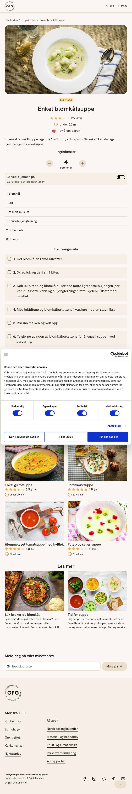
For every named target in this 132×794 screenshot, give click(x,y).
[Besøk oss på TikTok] (113, 779)
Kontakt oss (13, 721)
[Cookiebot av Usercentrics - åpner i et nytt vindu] (113, 354)
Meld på (112, 666)
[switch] (50, 413)
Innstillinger (114, 425)
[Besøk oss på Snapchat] (104, 779)
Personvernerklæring (61, 753)
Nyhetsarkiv (13, 754)
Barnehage (12, 729)
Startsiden (11, 20)
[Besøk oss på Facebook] (84, 779)
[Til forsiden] (9, 6)
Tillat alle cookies (107, 436)
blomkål (14, 194)
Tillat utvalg (66, 436)
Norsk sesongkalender (62, 729)
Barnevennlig (66, 99)
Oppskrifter (28, 20)
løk (11, 203)
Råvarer (52, 721)
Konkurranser (14, 746)
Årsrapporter (56, 761)
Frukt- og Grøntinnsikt (62, 745)
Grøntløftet (12, 737)
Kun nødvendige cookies (24, 436)
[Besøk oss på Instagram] (94, 779)
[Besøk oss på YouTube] (123, 779)
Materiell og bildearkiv (62, 737)
